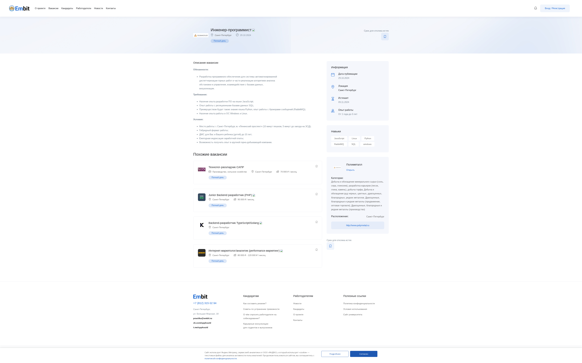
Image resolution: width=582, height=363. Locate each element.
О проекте (40, 8)
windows (367, 144)
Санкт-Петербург (223, 35)
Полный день (220, 41)
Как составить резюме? (254, 303)
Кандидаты (67, 8)
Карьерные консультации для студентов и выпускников (257, 326)
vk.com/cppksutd (202, 323)
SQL (353, 144)
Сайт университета (352, 314)
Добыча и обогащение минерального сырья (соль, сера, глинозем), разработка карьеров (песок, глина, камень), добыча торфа (357, 185)
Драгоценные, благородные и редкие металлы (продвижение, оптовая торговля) (355, 201)
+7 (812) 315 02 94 (204, 303)
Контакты (111, 8)
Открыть (350, 170)
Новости (98, 8)
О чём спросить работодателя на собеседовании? (259, 316)
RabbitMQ (339, 144)
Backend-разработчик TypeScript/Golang (234, 222)
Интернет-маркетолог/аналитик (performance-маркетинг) (244, 250)
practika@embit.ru (202, 318)
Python (368, 138)
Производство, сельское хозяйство (229, 172)
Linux (354, 138)
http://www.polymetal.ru (357, 225)
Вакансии (53, 8)
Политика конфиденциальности (359, 303)
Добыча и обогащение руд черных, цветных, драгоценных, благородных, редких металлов (356, 193)
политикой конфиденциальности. (221, 358)
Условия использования (355, 309)
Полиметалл (354, 164)
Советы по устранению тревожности (261, 309)
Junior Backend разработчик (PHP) (230, 195)
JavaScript (339, 138)
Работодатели (83, 8)
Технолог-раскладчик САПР (226, 167)
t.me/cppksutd (200, 327)
